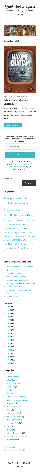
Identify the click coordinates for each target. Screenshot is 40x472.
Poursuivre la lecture (12, 125)
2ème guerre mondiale (15, 198)
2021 (8, 323)
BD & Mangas (12, 380)
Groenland (11, 224)
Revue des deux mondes (16, 276)
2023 (8, 316)
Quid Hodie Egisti (20, 6)
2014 (8, 346)
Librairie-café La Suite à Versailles (19, 266)
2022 (8, 320)
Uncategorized (12, 439)
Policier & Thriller (21, 96)
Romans (9, 429)
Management (8, 236)
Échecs (7, 251)
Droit (5, 221)
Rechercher (8, 178)
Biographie (10, 386)
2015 (8, 343)
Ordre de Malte (18, 240)
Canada (18, 210)
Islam (18, 228)
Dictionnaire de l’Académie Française (20, 283)
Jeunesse (8, 232)
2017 (8, 336)
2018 (8, 333)
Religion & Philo (12, 423)
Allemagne (7, 207)
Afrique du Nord (19, 203)
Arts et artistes (12, 376)
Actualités (10, 373)
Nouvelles (7, 240)
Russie (32, 244)
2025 (8, 310)
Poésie (9, 409)
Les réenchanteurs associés (17, 280)
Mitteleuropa (22, 236)
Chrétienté (22, 215)
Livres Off (10, 270)
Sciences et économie (14, 436)
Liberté (22, 232)
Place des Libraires (13, 273)
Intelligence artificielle (9, 228)
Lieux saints (29, 233)
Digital (30, 215)
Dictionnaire (11, 393)
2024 (8, 313)
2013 (8, 349)
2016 (8, 340)
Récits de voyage (13, 419)
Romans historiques (14, 433)
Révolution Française (9, 248)
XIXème (26, 248)
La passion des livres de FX (17, 286)
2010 (8, 359)
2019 (8, 330)
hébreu (23, 224)
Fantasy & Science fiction (16, 396)
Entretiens (20, 220)
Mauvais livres (12, 406)
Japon (24, 228)
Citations (9, 390)
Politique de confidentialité (14, 450)
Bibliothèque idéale (14, 383)
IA (27, 224)
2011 (8, 356)
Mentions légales (10, 446)
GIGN (5, 225)
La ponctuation (12, 296)
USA (17, 247)
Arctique (26, 207)
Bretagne (7, 210)
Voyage (21, 248)
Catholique (11, 214)
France (29, 220)
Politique (8, 244)
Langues (16, 232)
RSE (28, 244)
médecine (31, 236)
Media (15, 236)
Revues (23, 243)
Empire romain (11, 221)
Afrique (8, 203)
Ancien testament (17, 207)
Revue (8, 426)
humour (18, 225)
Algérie (28, 203)
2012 (8, 353)
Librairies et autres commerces (18, 400)
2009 (8, 363)
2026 (8, 306)
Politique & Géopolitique (16, 416)
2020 (8, 326)
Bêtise (13, 210)
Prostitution (16, 244)
